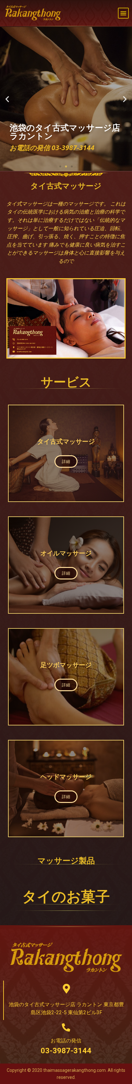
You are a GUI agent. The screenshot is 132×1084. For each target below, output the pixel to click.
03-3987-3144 (66, 1050)
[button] (123, 13)
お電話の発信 (66, 1041)
